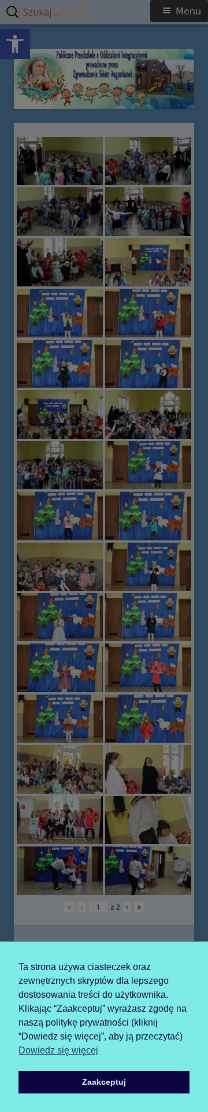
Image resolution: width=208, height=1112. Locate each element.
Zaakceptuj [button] (104, 1081)
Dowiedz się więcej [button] (58, 1050)
